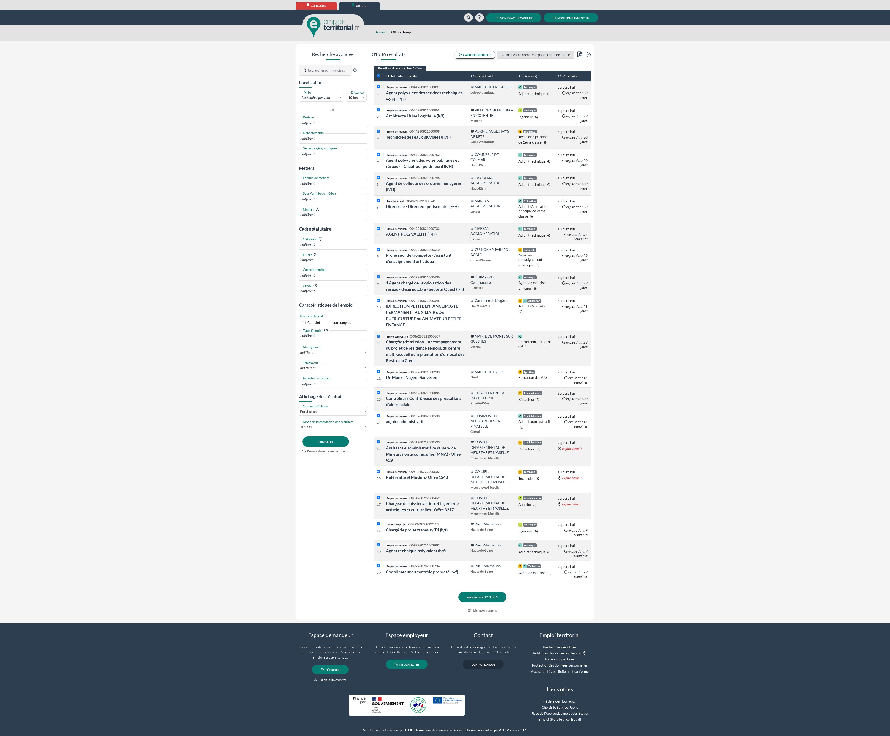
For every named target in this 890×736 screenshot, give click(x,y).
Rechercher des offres (559, 647)
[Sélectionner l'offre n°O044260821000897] (378, 87)
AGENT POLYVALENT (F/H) (411, 234)
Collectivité (484, 76)
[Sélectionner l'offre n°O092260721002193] (378, 524)
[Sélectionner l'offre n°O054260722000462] (378, 498)
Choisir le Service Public (560, 707)
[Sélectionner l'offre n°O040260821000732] (378, 228)
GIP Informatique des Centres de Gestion (435, 730)
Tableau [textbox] (306, 427)
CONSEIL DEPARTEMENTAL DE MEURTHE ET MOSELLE (489, 447)
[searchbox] (332, 123)
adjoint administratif (404, 421)
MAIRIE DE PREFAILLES (493, 87)
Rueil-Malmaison (488, 524)
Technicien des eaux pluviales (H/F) (418, 136)
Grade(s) (530, 76)
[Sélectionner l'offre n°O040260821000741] (378, 201)
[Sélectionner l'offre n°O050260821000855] (378, 110)
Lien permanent (484, 610)
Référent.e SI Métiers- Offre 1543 (417, 477)
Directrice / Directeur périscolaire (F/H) (422, 206)
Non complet (341, 322)
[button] (355, 70)
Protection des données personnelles (560, 665)
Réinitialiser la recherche (326, 451)
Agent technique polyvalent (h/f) (416, 550)
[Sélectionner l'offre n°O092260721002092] (378, 545)
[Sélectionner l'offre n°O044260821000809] (378, 131)
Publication (571, 76)
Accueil (381, 32)
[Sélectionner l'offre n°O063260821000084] (378, 392)
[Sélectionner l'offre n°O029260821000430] (378, 277)
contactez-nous (483, 664)
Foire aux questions (560, 659)
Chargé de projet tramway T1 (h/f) (417, 529)
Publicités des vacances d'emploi (557, 653)
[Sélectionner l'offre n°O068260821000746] (378, 177)
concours (318, 5)
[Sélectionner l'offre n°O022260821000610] (378, 249)
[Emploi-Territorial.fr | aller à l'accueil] (333, 27)
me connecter (409, 664)
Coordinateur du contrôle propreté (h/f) (422, 571)
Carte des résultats (476, 55)
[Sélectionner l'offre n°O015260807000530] (378, 416)
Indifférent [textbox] (307, 352)
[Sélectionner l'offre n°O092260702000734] (378, 566)
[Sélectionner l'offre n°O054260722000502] (378, 471)
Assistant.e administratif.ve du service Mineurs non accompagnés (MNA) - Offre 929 (423, 454)
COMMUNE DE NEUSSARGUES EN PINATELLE (485, 421)
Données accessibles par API (485, 730)
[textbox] (321, 97)
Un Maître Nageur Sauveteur (412, 377)
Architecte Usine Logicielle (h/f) (415, 115)
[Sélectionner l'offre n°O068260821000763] (378, 154)
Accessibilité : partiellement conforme (560, 671)
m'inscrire (332, 669)
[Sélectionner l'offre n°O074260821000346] (378, 300)
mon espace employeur (573, 18)
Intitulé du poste (403, 76)
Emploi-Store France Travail (560, 719)
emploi (361, 5)
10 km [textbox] (353, 97)
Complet (313, 322)
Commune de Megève (491, 300)
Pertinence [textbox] (308, 411)
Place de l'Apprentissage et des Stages (560, 713)
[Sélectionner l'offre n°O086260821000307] (378, 336)
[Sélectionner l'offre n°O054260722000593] (378, 442)
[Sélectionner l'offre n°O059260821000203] (378, 372)
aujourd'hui (566, 87)
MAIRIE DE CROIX (489, 372)
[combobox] (321, 97)
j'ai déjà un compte (332, 680)
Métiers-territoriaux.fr (559, 701)
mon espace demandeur (516, 18)
